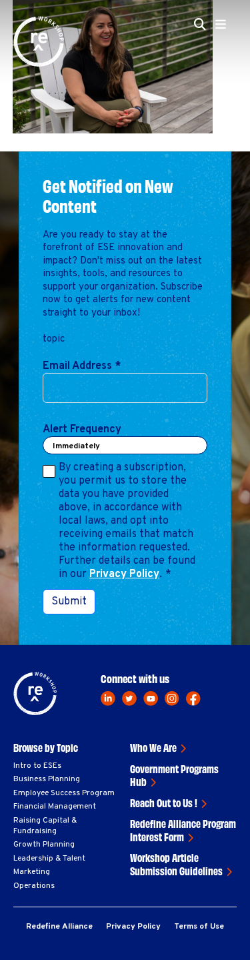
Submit (69, 601)
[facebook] (193, 698)
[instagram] (172, 698)
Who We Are (153, 747)
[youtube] (150, 698)
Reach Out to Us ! (163, 802)
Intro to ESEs (37, 766)
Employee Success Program (64, 793)
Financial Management (54, 806)
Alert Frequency (82, 429)
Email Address (82, 366)
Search (204, 105)
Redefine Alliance (59, 926)
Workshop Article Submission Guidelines (176, 864)
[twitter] (129, 698)
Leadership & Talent (49, 858)
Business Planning (46, 779)
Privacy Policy (124, 574)
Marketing (31, 872)
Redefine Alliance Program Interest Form (183, 830)
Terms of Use (199, 926)
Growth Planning (44, 844)
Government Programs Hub (174, 775)
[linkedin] (108, 698)
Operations (34, 886)
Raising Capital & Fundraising (45, 826)
